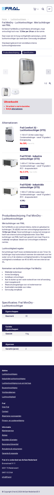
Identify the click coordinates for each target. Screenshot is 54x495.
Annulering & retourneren (12, 449)
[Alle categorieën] (49, 9)
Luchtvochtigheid (9, 397)
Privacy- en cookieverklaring (13, 421)
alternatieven (17, 109)
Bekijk (23, 149)
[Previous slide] (5, 71)
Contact (5, 411)
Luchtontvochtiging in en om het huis (16, 383)
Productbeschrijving (11, 52)
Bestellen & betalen (9, 440)
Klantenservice (8, 431)
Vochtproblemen (8, 392)
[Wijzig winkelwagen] (36, 9)
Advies (4, 435)
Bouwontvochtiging (9, 388)
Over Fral (5, 407)
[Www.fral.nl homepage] (13, 9)
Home (4, 19)
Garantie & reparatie (10, 453)
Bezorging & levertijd (10, 444)
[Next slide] (48, 71)
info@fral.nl (6, 477)
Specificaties (28, 52)
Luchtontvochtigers (18, 19)
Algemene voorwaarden (11, 416)
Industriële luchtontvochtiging (13, 379)
